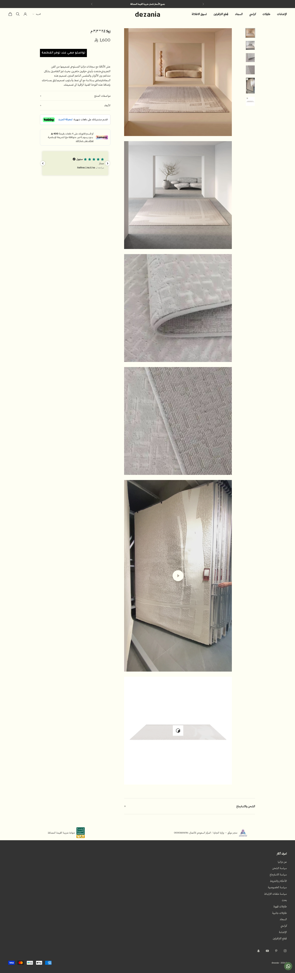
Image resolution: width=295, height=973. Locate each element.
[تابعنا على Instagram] (285, 950)
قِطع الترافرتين (221, 14)
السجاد (239, 14)
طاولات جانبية (279, 913)
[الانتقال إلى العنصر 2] (250, 45)
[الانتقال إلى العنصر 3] (250, 57)
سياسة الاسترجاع (278, 874)
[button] (75, 163)
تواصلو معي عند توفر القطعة (63, 53)
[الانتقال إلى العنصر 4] (250, 70)
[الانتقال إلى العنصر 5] (250, 85)
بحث (284, 900)
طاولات (266, 14)
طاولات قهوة (280, 906)
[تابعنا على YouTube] (267, 950)
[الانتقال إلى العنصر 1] (250, 33)
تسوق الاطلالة (199, 14)
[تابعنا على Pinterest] (276, 950)
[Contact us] (288, 966)
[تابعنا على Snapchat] (258, 950)
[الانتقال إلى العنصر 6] (250, 101)
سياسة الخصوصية (277, 887)
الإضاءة (283, 932)
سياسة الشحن (279, 868)
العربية (38, 14)
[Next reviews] (107, 163)
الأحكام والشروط (278, 881)
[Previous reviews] (43, 163)
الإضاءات (282, 14)
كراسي (252, 14)
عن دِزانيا (282, 861)
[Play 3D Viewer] (178, 730)
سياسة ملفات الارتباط (275, 893)
